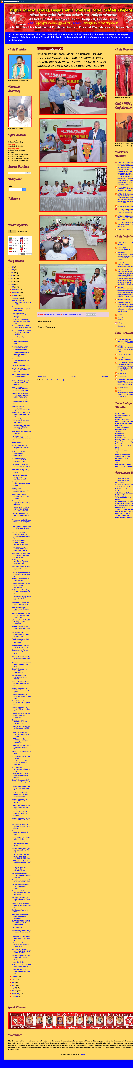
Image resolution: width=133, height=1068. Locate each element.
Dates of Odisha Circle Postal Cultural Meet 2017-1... (20, 775)
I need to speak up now (20, 365)
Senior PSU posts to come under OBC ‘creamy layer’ (21, 957)
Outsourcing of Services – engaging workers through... (21, 354)
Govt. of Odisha (121, 450)
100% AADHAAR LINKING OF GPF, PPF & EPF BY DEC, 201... (21, 369)
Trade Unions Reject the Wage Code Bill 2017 (20, 603)
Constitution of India (122, 456)
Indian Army (119, 433)
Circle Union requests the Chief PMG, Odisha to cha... (21, 788)
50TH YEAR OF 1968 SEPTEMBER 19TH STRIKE (19, 677)
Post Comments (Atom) (55, 380)
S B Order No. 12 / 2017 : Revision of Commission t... (21, 438)
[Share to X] (91, 314)
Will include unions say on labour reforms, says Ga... (21, 664)
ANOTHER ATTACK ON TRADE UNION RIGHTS (21, 465)
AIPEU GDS (121, 358)
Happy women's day (124, 249)
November (16, 292)
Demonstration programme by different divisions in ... (21, 528)
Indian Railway (120, 429)
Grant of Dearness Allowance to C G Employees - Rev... (19, 460)
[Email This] (87, 314)
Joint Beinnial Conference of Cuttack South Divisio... (21, 376)
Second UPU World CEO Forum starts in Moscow (21, 327)
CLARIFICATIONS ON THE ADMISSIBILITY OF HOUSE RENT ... (21, 922)
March (14, 991)
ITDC (117, 448)
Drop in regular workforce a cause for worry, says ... (21, 574)
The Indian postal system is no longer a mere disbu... (21, 568)
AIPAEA (120, 346)
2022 (12, 273)
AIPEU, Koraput (123, 187)
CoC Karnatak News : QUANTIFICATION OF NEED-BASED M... (20, 794)
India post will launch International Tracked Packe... (20, 471)
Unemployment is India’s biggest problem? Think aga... (21, 971)
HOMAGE (121, 319)
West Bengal (122, 248)
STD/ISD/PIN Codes (122, 427)
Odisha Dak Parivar (124, 299)
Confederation (123, 388)
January (15, 996)
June (14, 982)
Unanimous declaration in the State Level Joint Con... (21, 401)
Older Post (105, 376)
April (14, 988)
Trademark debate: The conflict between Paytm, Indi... (21, 899)
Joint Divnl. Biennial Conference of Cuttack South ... (21, 496)
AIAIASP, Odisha (123, 270)
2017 (12, 287)
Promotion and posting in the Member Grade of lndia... (21, 832)
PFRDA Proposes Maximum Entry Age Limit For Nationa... (21, 598)
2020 (12, 278)
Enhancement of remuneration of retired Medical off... (21, 892)
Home (73, 376)
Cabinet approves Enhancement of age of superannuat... (21, 308)
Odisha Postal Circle (122, 419)
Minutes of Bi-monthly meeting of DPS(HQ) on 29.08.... (21, 826)
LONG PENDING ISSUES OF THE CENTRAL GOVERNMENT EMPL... (21, 856)
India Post (119, 417)
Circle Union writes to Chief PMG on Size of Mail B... (20, 801)
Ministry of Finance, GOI (124, 440)
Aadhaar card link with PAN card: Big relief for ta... (21, 965)
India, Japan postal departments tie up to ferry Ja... (20, 609)
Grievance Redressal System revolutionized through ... (20, 734)
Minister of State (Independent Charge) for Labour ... (20, 634)
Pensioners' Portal (121, 458)
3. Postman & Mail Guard (124, 485)
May (14, 985)
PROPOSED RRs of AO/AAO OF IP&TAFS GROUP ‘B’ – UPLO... (20, 549)
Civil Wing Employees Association (125, 380)
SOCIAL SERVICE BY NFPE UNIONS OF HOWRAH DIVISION (21, 332)
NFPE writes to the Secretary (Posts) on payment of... (20, 740)
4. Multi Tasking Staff (122, 487)
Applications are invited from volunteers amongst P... (20, 640)
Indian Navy (119, 435)
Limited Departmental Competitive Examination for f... (19, 477)
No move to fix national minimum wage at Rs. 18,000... (20, 843)
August (15, 976)
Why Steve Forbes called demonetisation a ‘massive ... (21, 916)
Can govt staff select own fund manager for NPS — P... (21, 728)
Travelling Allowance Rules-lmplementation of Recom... (21, 875)
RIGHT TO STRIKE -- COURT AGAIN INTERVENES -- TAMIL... (21, 542)
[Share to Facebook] (93, 314)
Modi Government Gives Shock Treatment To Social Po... (20, 762)
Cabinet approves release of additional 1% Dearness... (21, 715)
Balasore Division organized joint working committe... (21, 502)
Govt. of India (120, 413)
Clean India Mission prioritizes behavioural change (20, 315)
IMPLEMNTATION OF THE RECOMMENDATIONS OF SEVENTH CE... (21, 555)
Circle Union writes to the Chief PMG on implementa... (21, 585)
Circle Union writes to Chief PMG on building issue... (21, 709)
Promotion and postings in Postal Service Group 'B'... (21, 747)
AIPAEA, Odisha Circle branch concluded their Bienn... (21, 628)
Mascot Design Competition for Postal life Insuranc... (21, 420)
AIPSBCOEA (122, 376)
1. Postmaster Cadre (122, 478)
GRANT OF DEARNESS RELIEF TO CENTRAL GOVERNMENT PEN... (20, 348)
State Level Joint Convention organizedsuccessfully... (21, 408)
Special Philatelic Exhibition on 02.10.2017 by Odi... (21, 302)
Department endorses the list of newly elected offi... (21, 807)
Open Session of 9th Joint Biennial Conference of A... (21, 932)
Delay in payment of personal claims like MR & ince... (21, 483)
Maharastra (121, 287)
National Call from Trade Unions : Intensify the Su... (20, 683)
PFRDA (117, 460)
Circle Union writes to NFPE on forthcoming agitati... (20, 690)
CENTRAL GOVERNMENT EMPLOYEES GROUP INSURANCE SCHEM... (21, 509)
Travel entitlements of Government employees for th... (21, 447)
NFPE (119, 391)
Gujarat (120, 318)
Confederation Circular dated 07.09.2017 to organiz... (20, 813)
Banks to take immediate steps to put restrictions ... (21, 905)
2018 (12, 284)
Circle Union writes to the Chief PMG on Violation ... (21, 820)
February (15, 993)
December (16, 289)
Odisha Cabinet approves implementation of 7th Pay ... (21, 850)
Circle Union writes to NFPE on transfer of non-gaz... (21, 696)
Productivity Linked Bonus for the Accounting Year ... (21, 521)
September (16, 298)
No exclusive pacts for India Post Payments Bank (20, 341)
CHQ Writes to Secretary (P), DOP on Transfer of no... (21, 591)
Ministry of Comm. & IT (123, 415)
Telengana (121, 323)
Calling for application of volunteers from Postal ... (21, 938)
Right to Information (122, 454)
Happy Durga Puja (18, 337)
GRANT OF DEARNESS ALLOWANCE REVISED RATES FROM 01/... (21, 395)
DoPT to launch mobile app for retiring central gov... (20, 515)
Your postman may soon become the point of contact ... (20, 382)
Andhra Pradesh (123, 263)
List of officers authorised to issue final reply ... (21, 838)
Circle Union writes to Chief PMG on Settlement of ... (19, 670)
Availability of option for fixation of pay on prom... (20, 886)
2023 (12, 270)
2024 (12, 267)
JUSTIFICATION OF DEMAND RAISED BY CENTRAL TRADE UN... (21, 388)
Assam (120, 315)
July (14, 979)
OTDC (117, 452)
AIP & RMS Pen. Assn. (125, 339)
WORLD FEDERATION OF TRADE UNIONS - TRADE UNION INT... (21, 615)
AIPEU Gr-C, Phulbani (125, 209)
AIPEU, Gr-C (122, 373)
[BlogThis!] (89, 314)
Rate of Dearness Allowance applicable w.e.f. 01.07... (20, 360)
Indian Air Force (121, 438)
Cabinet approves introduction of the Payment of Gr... (19, 721)
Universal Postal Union (123, 464)
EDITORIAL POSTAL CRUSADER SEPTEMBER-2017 (19, 869)
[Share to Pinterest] (95, 314)
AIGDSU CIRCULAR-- (124, 359)
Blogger (82, 1054)
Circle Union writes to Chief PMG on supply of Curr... (21, 702)
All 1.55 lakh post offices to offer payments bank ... (21, 658)
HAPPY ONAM (17, 927)
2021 (12, 275)
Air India (118, 431)
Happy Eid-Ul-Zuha (18, 962)
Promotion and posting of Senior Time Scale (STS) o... (21, 414)
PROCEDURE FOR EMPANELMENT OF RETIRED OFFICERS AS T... (21, 535)
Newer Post (42, 376)
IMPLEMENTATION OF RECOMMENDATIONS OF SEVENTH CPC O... (21, 951)
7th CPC (118, 462)
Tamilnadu (121, 252)
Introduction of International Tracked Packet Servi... (20, 944)
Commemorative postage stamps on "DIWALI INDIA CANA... (21, 427)
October (15, 295)
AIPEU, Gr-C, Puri (124, 229)
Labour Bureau (120, 444)
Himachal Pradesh (124, 302)
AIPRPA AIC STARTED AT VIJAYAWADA (20, 580)
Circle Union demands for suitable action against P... (21, 781)
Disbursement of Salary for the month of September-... (21, 453)
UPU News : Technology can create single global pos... (21, 321)
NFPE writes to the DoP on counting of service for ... (21, 862)
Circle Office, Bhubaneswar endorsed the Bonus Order (21, 490)
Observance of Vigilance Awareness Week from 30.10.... (20, 651)
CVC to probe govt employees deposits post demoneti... (20, 561)
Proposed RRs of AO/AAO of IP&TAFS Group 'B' (21, 646)
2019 (12, 281)
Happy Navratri (17, 442)
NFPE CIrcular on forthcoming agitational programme (21, 769)
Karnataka (121, 326)
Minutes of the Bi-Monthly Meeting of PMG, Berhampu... (21, 621)
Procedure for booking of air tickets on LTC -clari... (21, 881)
